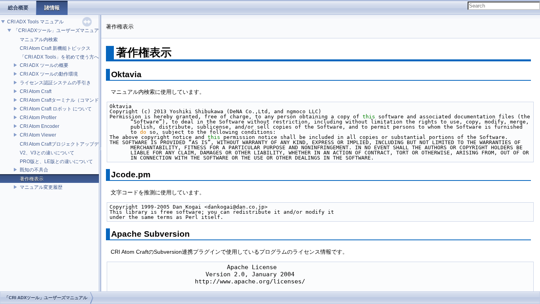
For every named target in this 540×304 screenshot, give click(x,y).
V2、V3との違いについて (47, 153)
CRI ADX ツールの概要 (44, 65)
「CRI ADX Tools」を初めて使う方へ (59, 57)
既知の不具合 (34, 170)
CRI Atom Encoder (39, 126)
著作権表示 (31, 179)
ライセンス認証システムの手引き (55, 83)
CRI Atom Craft (35, 91)
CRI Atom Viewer (38, 135)
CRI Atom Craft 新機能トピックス (55, 48)
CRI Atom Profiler (38, 117)
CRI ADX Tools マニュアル (35, 22)
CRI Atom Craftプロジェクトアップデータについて (73, 144)
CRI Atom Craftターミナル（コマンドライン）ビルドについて (85, 100)
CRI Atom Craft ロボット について (56, 109)
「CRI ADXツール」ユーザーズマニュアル (58, 30)
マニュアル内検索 (39, 39)
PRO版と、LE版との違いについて (56, 161)
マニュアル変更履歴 (41, 187)
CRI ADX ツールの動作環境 (49, 74)
